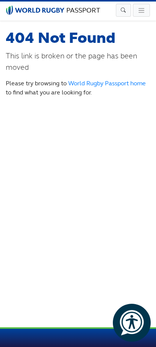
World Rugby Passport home (107, 83)
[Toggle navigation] (123, 10)
